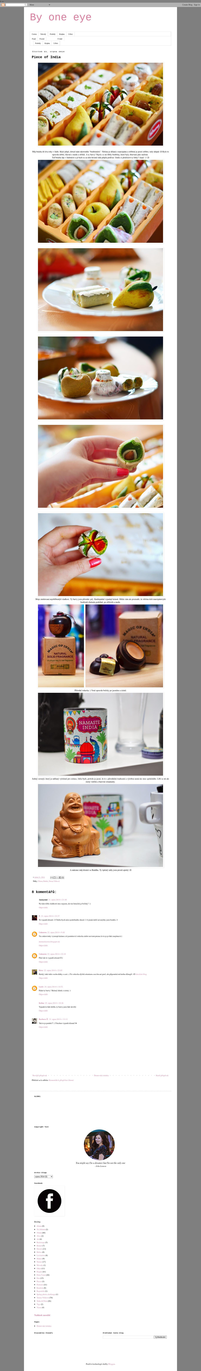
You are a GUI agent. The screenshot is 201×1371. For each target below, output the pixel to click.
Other (39, 1268)
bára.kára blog (141, 974)
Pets (38, 1278)
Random (40, 1287)
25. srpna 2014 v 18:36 (54, 1003)
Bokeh (39, 1245)
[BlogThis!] (54, 877)
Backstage (41, 1242)
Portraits (40, 1284)
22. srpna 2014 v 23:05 (53, 970)
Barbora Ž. (43, 1019)
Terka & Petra (42, 1301)
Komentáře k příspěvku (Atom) (61, 1080)
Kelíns (41, 1002)
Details (45, 881)
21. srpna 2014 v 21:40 (57, 899)
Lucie (41, 986)
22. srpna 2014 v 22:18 (56, 954)
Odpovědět (43, 907)
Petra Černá (41, 1275)
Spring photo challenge (46, 1294)
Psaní (34, 39)
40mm (39, 1226)
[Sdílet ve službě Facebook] (60, 877)
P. (39, 915)
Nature (39, 1261)
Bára (41, 970)
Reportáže (41, 1291)
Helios (39, 1252)
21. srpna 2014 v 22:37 (50, 916)
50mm (40, 881)
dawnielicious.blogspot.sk (49, 941)
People (39, 1271)
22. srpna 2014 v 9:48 (56, 932)
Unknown (42, 932)
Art (38, 1239)
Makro (39, 1258)
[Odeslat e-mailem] (51, 877)
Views (39, 1307)
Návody (43, 34)
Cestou (34, 34)
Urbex (70, 34)
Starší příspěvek (162, 1075)
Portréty (52, 34)
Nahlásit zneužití (42, 1315)
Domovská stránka (101, 1075)
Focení (42, 39)
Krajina (61, 34)
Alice (39, 1236)
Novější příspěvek (40, 1075)
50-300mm (41, 1229)
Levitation (41, 1255)
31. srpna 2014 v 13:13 (58, 1019)
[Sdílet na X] (57, 877)
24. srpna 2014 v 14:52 (53, 986)
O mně (60, 39)
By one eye (61, 17)
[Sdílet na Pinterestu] (62, 877)
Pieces (39, 1281)
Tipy (38, 1304)
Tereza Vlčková (54, 881)
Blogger (111, 1364)
